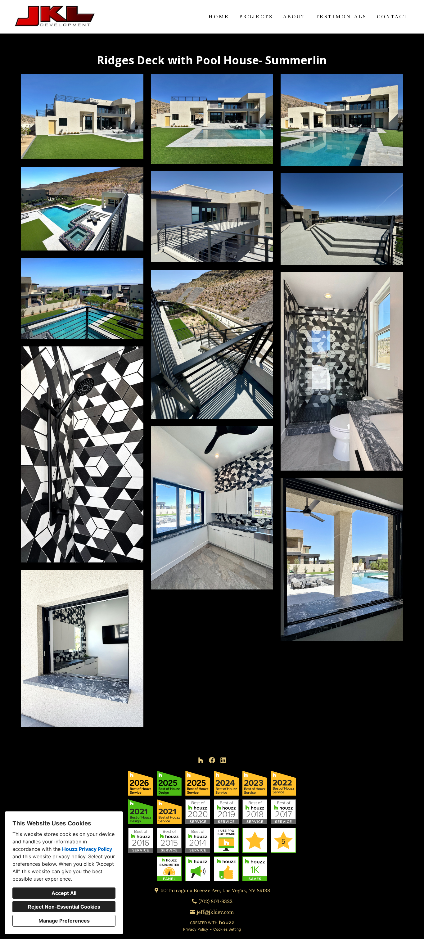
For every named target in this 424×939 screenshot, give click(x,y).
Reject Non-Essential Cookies (64, 907)
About (294, 16)
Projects (256, 16)
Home (219, 16)
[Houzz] (200, 760)
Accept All (64, 893)
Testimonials (341, 16)
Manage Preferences (64, 921)
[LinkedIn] (223, 760)
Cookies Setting (227, 929)
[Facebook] (212, 760)
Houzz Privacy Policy (87, 849)
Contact (392, 16)
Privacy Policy (195, 929)
